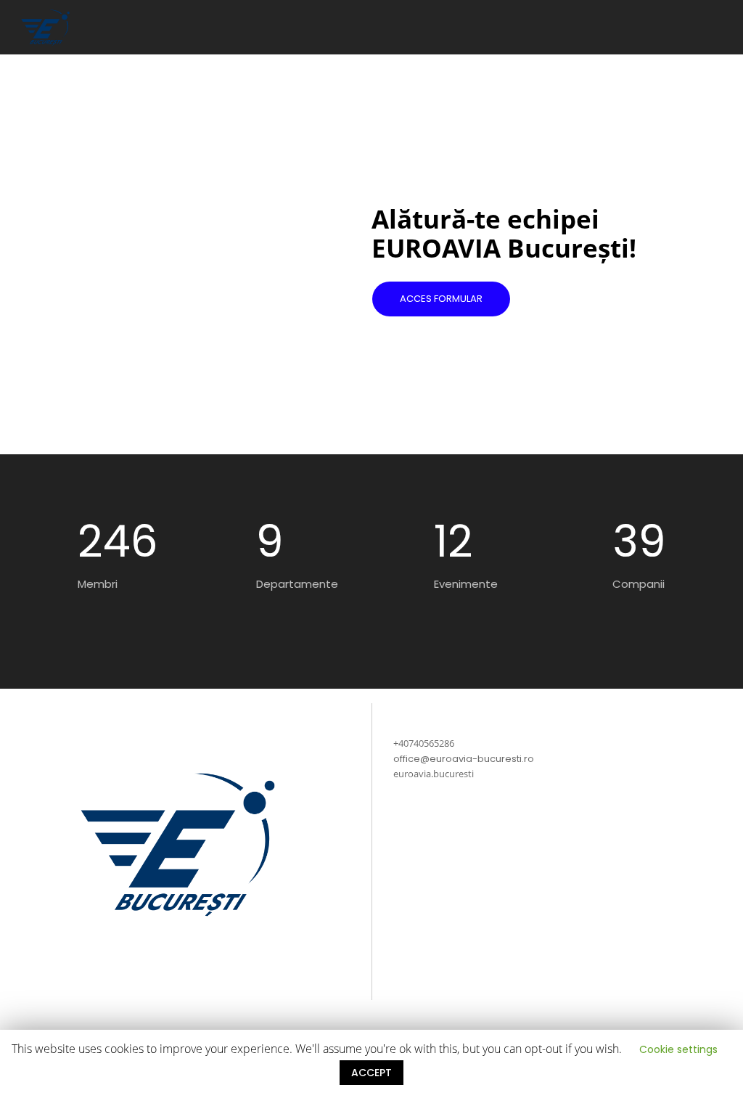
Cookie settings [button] (678, 1049)
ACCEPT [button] (371, 1072)
